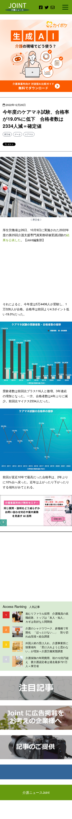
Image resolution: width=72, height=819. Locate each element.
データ (18, 134)
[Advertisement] (36, 271)
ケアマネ (29, 134)
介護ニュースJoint (36, 792)
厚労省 (7, 134)
